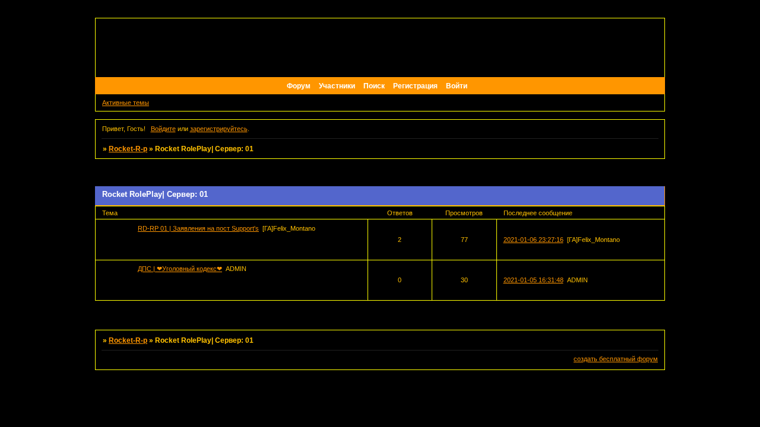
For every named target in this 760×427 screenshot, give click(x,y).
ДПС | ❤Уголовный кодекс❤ (180, 268)
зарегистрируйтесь (219, 128)
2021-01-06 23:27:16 (533, 239)
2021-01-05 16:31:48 (533, 279)
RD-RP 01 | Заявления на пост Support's (198, 228)
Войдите (163, 128)
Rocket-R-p (128, 149)
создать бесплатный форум (616, 358)
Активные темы (125, 102)
